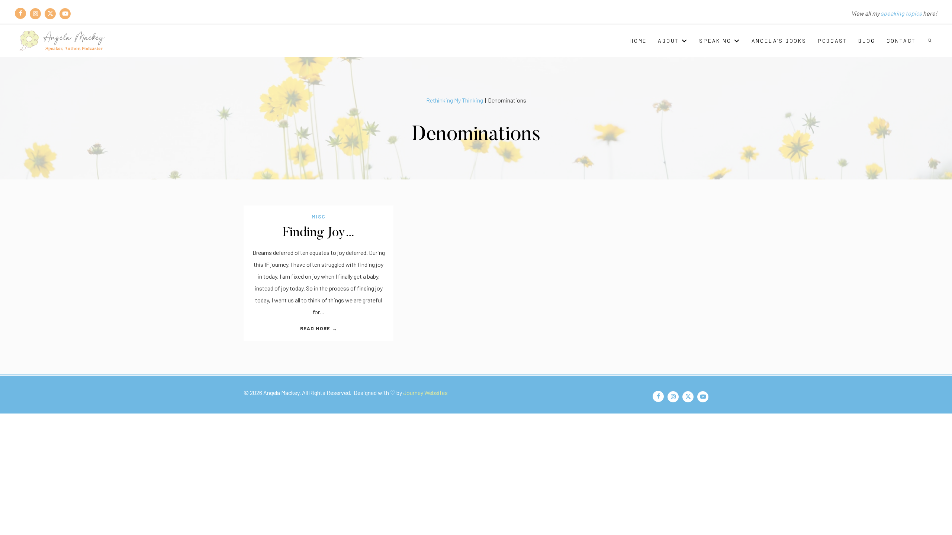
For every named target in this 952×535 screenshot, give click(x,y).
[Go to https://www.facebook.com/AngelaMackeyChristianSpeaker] (20, 13)
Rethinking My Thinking (454, 100)
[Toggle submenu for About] (684, 40)
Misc (319, 216)
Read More (318, 328)
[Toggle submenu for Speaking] (736, 40)
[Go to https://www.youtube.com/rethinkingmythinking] (65, 13)
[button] (930, 41)
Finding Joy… (319, 233)
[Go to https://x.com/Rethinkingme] (50, 13)
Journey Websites (425, 392)
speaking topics (901, 13)
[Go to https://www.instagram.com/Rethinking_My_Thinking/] (35, 13)
